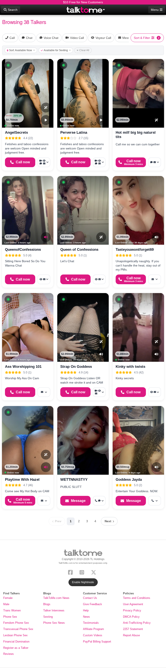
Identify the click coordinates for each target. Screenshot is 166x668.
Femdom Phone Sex (16, 622)
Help (86, 610)
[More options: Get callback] (154, 501)
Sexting (48, 616)
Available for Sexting (56, 50)
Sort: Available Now (20, 50)
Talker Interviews (53, 610)
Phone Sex (10, 616)
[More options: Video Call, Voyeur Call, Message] (99, 392)
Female (8, 598)
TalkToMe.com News (56, 598)
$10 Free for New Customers (83, 2)
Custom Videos (92, 635)
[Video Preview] (46, 120)
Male (6, 604)
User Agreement (133, 604)
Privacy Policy (132, 610)
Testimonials (91, 622)
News (86, 616)
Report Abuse (131, 635)
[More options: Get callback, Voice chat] (99, 501)
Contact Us (90, 598)
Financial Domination (16, 641)
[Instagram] (82, 572)
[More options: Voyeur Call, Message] (43, 279)
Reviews (8, 653)
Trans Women (12, 610)
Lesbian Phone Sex (15, 635)
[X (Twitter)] (94, 572)
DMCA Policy (131, 616)
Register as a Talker (15, 647)
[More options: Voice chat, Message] (154, 162)
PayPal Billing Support (97, 641)
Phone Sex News (54, 622)
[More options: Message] (154, 279)
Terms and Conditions (136, 598)
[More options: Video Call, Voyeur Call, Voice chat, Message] (43, 162)
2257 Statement (133, 629)
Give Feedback (92, 604)
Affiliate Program (93, 629)
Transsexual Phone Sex (18, 629)
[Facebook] (71, 572)
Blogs (46, 604)
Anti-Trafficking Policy (137, 622)
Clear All (84, 50)
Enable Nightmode (83, 582)
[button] (8, 65)
